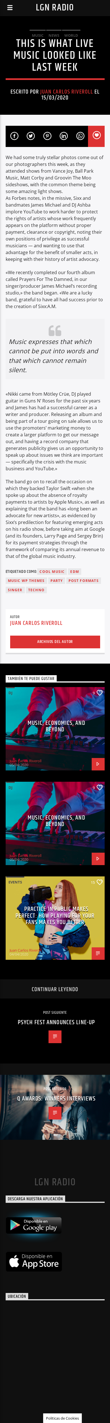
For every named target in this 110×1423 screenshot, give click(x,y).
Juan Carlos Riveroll (66, 91)
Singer (15, 590)
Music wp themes (26, 580)
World (71, 35)
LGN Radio (55, 8)
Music (37, 35)
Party (56, 580)
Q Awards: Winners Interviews (56, 1099)
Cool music (52, 571)
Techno (36, 590)
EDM (74, 571)
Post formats (84, 580)
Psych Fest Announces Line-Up (56, 1022)
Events (15, 882)
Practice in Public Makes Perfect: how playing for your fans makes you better (55, 915)
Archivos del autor (55, 641)
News (54, 35)
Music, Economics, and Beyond (56, 726)
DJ (10, 692)
